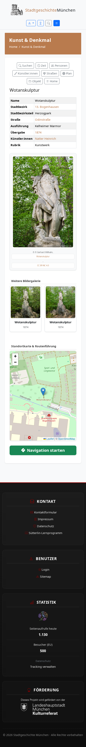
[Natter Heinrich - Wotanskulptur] (25, 302)
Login (45, 569)
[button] (43, 392)
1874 (38, 132)
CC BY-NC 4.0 (43, 265)
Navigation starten (45, 450)
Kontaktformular (45, 512)
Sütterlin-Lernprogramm (45, 533)
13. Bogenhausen (47, 107)
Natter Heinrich (45, 139)
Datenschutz (45, 526)
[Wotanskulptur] (43, 202)
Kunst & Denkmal (33, 47)
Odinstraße (42, 119)
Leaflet (50, 438)
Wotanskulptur (43, 256)
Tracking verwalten (43, 667)
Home (13, 47)
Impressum (45, 519)
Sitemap (45, 576)
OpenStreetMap (66, 438)
